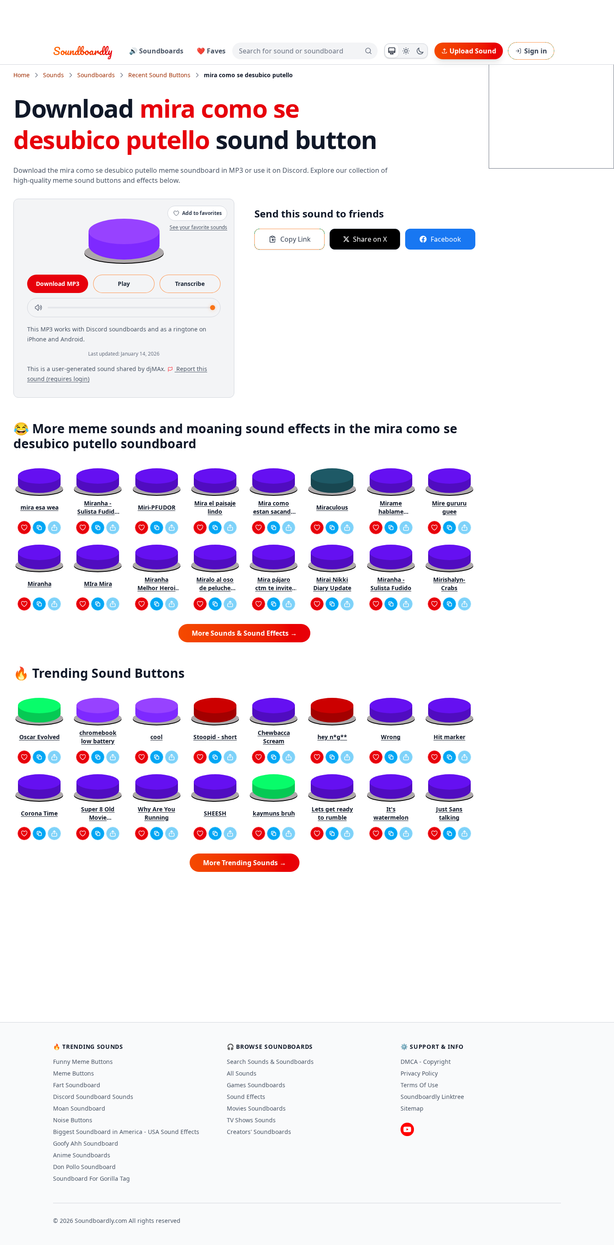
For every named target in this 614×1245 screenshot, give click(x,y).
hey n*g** (332, 737)
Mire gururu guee (449, 507)
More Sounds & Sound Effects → (244, 633)
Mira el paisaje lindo (215, 507)
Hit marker (449, 737)
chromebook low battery (98, 737)
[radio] (391, 51)
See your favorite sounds (198, 227)
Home (21, 75)
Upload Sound (472, 51)
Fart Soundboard (76, 1085)
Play (124, 284)
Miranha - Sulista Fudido (390, 584)
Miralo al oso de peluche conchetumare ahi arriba (215, 584)
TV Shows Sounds (251, 1120)
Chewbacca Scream (274, 737)
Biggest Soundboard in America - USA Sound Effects (126, 1132)
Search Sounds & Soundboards (270, 1062)
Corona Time (39, 813)
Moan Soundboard (79, 1108)
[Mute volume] (38, 307)
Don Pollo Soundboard (84, 1167)
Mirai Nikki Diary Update (332, 584)
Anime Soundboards (81, 1155)
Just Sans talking (449, 813)
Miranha (39, 584)
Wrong (391, 737)
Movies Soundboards (256, 1108)
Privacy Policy (419, 1073)
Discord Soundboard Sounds (93, 1097)
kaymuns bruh (274, 813)
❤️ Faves (211, 51)
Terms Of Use (419, 1085)
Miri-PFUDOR (156, 507)
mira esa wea (39, 507)
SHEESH (215, 813)
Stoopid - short (215, 737)
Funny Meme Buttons (83, 1062)
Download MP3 (57, 284)
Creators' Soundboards (259, 1132)
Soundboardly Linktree (432, 1097)
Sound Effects (246, 1097)
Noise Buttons (72, 1120)
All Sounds (241, 1073)
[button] (124, 238)
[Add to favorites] (24, 527)
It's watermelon (390, 813)
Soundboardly (82, 51)
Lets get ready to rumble (332, 813)
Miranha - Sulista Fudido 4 (97, 507)
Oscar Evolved (39, 737)
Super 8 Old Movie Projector (97, 813)
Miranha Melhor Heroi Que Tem (156, 584)
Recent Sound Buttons (159, 75)
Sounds (53, 75)
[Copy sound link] (39, 527)
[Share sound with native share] (54, 527)
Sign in (535, 51)
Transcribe (190, 284)
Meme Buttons (73, 1073)
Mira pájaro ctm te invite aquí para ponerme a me (274, 584)
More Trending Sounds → (244, 862)
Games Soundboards (256, 1085)
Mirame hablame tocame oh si (390, 507)
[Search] (368, 51)
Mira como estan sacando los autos (273, 507)
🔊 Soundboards (156, 51)
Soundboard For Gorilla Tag (91, 1178)
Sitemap (412, 1108)
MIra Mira (98, 584)
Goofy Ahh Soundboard (85, 1143)
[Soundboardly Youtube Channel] (407, 1129)
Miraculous (332, 507)
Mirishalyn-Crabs (449, 584)
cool (156, 737)
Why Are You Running (156, 813)
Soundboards (96, 75)
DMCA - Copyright (426, 1062)
